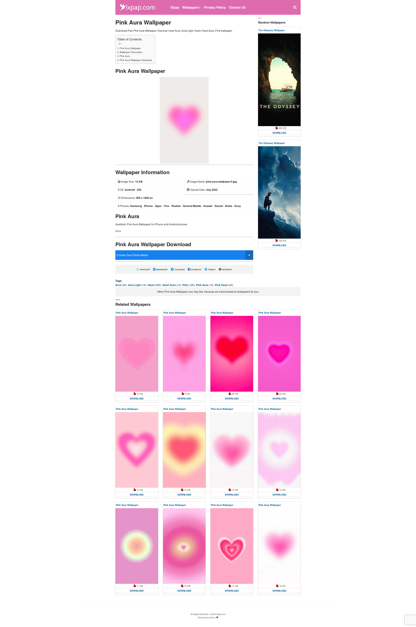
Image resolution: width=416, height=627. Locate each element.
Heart (151, 285)
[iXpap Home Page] (137, 7)
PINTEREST (226, 269)
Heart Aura (169, 285)
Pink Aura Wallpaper (130, 48)
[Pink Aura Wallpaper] (184, 120)
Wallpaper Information (131, 52)
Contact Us (237, 7)
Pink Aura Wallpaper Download (136, 60)
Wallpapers (190, 7)
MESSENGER (162, 269)
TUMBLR (211, 269)
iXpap (174, 7)
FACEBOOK (196, 269)
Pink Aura (125, 56)
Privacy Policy (215, 7)
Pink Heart (221, 285)
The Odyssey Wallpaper (272, 30)
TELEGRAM (179, 269)
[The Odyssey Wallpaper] (279, 79)
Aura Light (135, 285)
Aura (118, 231)
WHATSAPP (144, 269)
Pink (185, 285)
